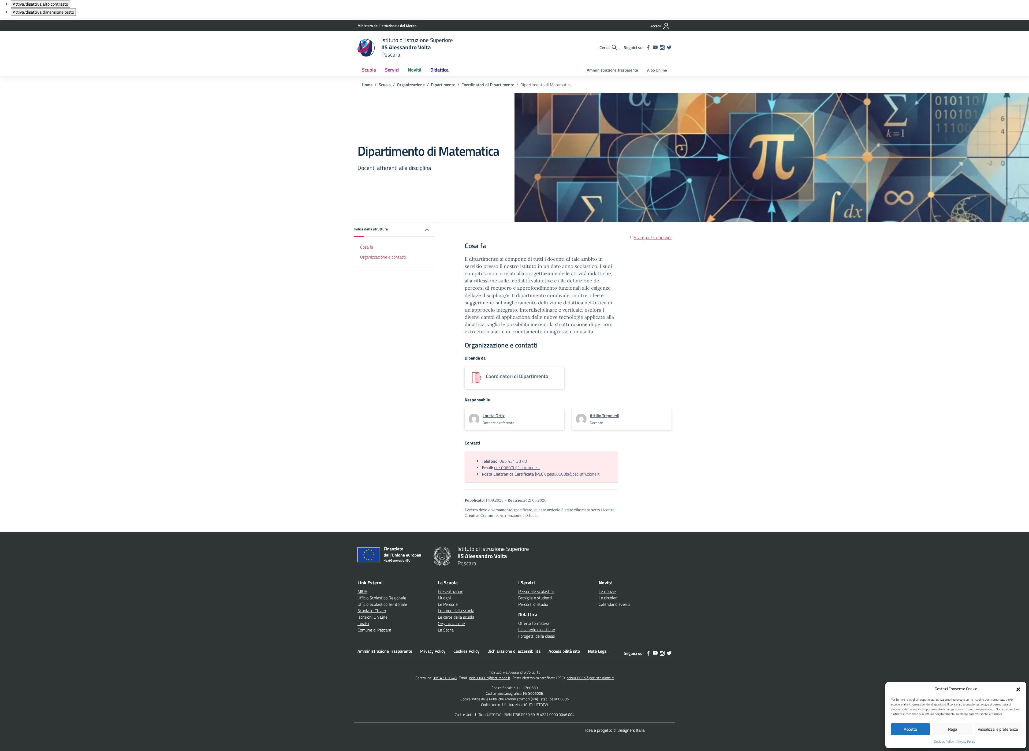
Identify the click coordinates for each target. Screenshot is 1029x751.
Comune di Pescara (374, 630)
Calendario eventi (614, 604)
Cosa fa (366, 247)
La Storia (446, 630)
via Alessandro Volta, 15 (521, 672)
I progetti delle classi (536, 636)
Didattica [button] (439, 69)
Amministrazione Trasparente (612, 70)
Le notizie (607, 591)
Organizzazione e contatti (383, 257)
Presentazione (450, 591)
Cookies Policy (944, 741)
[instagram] (662, 47)
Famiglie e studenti (535, 598)
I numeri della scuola (456, 610)
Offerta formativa (533, 623)
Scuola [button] (369, 69)
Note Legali (598, 651)
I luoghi (444, 598)
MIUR (362, 591)
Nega (952, 729)
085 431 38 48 (513, 461)
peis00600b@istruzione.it (517, 467)
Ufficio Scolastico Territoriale (382, 604)
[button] (1018, 689)
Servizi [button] (392, 69)
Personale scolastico (536, 591)
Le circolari (608, 598)
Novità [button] (414, 69)
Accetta (910, 729)
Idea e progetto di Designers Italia (615, 730)
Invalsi (363, 623)
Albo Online (657, 70)
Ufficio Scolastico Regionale (381, 598)
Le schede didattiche (536, 629)
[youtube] (655, 47)
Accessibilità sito (564, 651)
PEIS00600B (533, 693)
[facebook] (648, 47)
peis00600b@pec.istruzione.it (573, 474)
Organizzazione (451, 623)
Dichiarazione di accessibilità (513, 651)
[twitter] (669, 47)
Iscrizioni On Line (372, 617)
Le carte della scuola (456, 617)
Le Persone (448, 604)
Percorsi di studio (533, 604)
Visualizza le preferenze (998, 729)
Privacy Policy (965, 741)
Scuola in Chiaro (371, 610)
